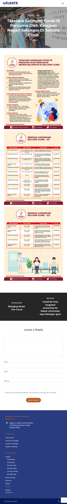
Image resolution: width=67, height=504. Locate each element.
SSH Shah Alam (11, 474)
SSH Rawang (11, 459)
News (37, 15)
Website (6, 381)
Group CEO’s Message (11, 440)
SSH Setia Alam (11, 465)
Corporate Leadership (11, 443)
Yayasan (7, 483)
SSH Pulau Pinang (12, 471)
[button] (63, 3)
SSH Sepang (10, 462)
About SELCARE (10, 477)
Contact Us (8, 492)
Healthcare (30, 15)
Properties (8, 480)
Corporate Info (9, 438)
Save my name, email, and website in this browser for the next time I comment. (31, 393)
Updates (7, 490)
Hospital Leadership (11, 446)
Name (6, 362)
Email (6, 371)
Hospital (7, 457)
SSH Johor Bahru (12, 468)
